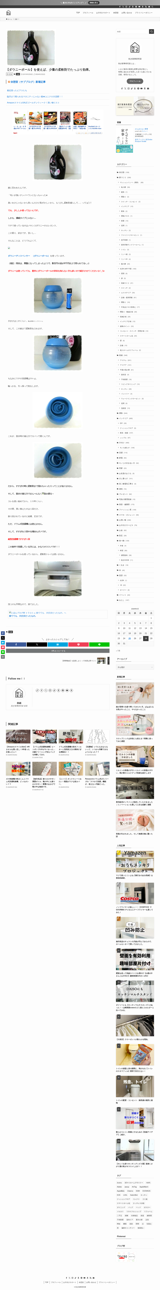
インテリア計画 (127, 321)
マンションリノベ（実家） (131, 182)
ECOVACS (146, 1191)
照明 (124, 273)
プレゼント (125, 494)
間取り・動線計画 (128, 312)
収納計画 (125, 316)
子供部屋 (126, 379)
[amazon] (142, 6)
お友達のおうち (126, 473)
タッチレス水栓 (138, 1203)
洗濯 (18, 74)
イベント (124, 595)
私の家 (125, 187)
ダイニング (121, 1207)
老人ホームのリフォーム (130, 350)
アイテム (125, 360)
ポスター (147, 1207)
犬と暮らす (126, 478)
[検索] (152, 6)
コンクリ (136, 1199)
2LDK (123, 580)
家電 (122, 457)
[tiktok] (129, 6)
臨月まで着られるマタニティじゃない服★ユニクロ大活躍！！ (35, 96)
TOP (46, 1282)
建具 (124, 192)
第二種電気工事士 (127, 483)
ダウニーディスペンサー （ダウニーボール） (29, 255)
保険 (126, 1215)
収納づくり (127, 283)
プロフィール (135, 81)
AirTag (134, 1187)
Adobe (119, 1187)
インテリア (127, 206)
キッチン (126, 230)
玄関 (124, 225)
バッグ (130, 1207)
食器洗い (141, 1228)
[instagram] (126, 6)
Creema (130, 1191)
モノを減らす (127, 447)
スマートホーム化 (128, 336)
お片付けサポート (69, 1282)
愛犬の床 (139, 1219)
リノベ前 (126, 254)
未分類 (124, 172)
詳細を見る (94, 2)
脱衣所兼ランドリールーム (132, 244)
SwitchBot (134, 1195)
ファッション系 (127, 509)
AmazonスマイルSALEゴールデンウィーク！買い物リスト (33, 102)
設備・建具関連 (128, 297)
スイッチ (126, 288)
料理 (123, 550)
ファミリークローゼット (131, 235)
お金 (122, 530)
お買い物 (125, 520)
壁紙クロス (126, 216)
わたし (124, 600)
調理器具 (126, 555)
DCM (138, 1191)
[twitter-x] (123, 6)
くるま (123, 565)
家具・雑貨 (126, 433)
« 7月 (118, 650)
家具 (124, 211)
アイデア (125, 365)
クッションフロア (128, 428)
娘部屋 (149, 1215)
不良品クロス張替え (130, 307)
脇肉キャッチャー (128, 1228)
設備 (123, 345)
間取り (125, 196)
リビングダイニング (130, 384)
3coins (119, 1182)
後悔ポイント (127, 326)
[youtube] (139, 6)
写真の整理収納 (127, 499)
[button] (16, 644)
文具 (147, 1219)
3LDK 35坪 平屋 (128, 268)
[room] (132, 6)
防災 (122, 535)
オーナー (125, 590)
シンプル (125, 437)
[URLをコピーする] (3, 657)
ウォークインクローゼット (132, 398)
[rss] (146, 6)
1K (123, 585)
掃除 (123, 413)
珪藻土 (149, 1224)
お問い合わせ (91, 1282)
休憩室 (81, 1282)
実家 (122, 468)
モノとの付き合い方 (129, 463)
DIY (123, 423)
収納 (123, 355)
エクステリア (128, 292)
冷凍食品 (134, 1215)
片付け (124, 442)
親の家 (125, 264)
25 (129, 638)
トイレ (125, 249)
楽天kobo (149, 139)
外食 (123, 545)
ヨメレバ (145, 131)
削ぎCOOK (127, 560)
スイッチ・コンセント (130, 201)
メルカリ (120, 1211)
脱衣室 (125, 374)
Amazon (138, 141)
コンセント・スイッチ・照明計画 (134, 331)
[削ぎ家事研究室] (8, 12)
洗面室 (125, 408)
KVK (118, 1195)
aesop (127, 1187)
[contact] (149, 6)
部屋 (124, 221)
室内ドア (129, 1219)
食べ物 (124, 540)
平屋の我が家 (127, 370)
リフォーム (148, 1211)
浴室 (131, 1224)
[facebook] (120, 6)
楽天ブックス (140, 139)
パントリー (126, 393)
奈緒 (19, 703)
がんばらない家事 (141, 129)
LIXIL (125, 1195)
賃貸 (122, 575)
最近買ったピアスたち (17, 90)
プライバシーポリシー (107, 1282)
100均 (148, 1182)
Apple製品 (120, 1191)
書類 (124, 1224)
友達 (142, 1215)
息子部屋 (126, 240)
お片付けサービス (128, 525)
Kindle (144, 141)
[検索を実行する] (151, 31)
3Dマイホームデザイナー (134, 1182)
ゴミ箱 (144, 1199)
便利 (122, 489)
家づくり (125, 177)
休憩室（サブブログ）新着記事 (28, 81)
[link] (37, 690)
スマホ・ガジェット (129, 515)
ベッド (138, 1207)
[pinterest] (136, 6)
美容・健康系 (126, 504)
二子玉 (119, 1215)
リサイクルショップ (133, 1211)
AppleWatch (144, 1187)
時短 (118, 1224)
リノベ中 (126, 259)
